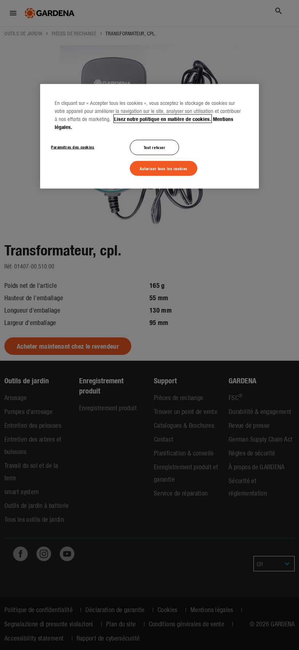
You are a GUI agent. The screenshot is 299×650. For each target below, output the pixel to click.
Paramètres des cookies (72, 146)
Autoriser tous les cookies (163, 168)
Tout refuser (155, 147)
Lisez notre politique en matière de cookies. (162, 118)
